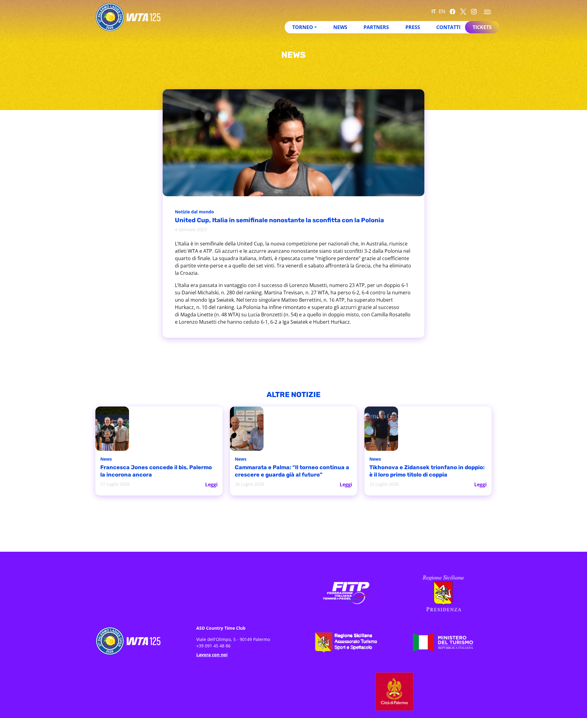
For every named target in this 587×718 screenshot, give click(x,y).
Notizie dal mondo (196, 212)
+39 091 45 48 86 (213, 645)
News (340, 27)
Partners (376, 27)
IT (433, 11)
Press (412, 27)
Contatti (448, 27)
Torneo (302, 27)
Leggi (212, 484)
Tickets (482, 27)
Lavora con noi (211, 654)
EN (442, 11)
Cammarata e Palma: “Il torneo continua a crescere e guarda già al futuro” (284, 471)
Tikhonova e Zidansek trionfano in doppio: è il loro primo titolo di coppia (423, 471)
